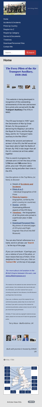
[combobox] (14, 52)
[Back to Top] (38, 403)
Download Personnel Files (14, 43)
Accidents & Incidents (12, 22)
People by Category (11, 33)
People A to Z (8, 29)
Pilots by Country (10, 26)
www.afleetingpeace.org (16, 276)
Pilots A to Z (17, 189)
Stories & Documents (11, 36)
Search (31, 52)
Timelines (7, 40)
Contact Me (8, 46)
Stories (15, 205)
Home (5, 19)
